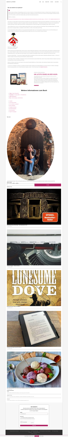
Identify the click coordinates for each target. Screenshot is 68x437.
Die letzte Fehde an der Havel (46, 74)
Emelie (8, 391)
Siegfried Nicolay (9, 395)
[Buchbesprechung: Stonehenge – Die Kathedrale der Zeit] (34, 207)
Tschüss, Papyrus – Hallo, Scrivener (13, 265)
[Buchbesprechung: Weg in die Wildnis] (34, 288)
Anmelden (34, 425)
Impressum (30, 432)
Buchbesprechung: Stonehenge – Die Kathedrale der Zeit (17, 225)
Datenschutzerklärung (36, 432)
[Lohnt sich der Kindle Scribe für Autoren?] (34, 329)
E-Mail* (21, 412)
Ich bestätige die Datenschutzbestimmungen (27, 417)
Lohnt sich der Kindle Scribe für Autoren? (14, 347)
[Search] (61, 2)
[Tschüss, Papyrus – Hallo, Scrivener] (34, 247)
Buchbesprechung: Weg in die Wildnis (13, 306)
